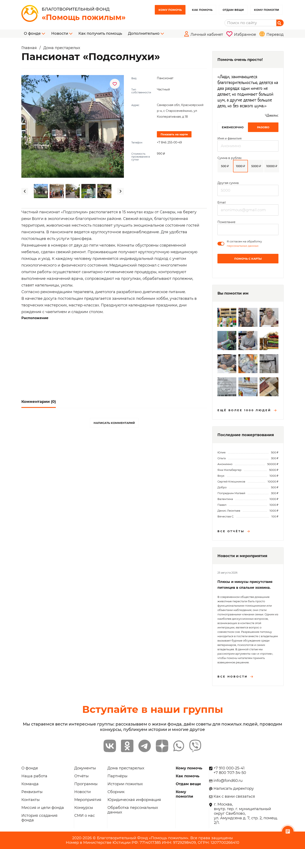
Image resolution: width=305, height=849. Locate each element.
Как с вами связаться (234, 796)
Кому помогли (266, 9)
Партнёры (117, 776)
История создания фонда (39, 817)
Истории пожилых (125, 784)
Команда (30, 784)
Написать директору (234, 788)
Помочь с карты (248, 258)
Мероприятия (87, 799)
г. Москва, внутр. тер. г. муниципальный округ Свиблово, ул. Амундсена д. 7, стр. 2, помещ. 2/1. (246, 813)
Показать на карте (174, 134)
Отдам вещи (233, 9)
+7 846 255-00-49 (169, 142)
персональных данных (243, 245)
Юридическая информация (134, 799)
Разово (263, 127)
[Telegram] (144, 746)
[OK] (127, 746)
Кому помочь (170, 9)
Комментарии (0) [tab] (38, 401)
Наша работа (34, 776)
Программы (86, 784)
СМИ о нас (84, 815)
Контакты (30, 799)
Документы (85, 768)
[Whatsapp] (178, 746)
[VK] (110, 746)
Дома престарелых (125, 768)
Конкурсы (83, 807)
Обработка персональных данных (132, 809)
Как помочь (202, 9)
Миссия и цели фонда (42, 807)
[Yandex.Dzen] (162, 746)
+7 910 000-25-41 (229, 768)
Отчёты (81, 776)
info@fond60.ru (228, 780)
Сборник (115, 792)
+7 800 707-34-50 (230, 772)
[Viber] (195, 746)
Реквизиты (32, 792)
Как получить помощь (100, 33)
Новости (82, 792)
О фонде (29, 768)
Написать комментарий (114, 422)
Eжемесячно (233, 127)
